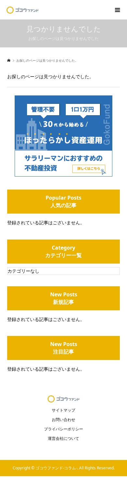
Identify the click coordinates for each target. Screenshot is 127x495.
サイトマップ (63, 410)
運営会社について (63, 438)
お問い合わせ (63, 419)
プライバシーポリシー (63, 429)
